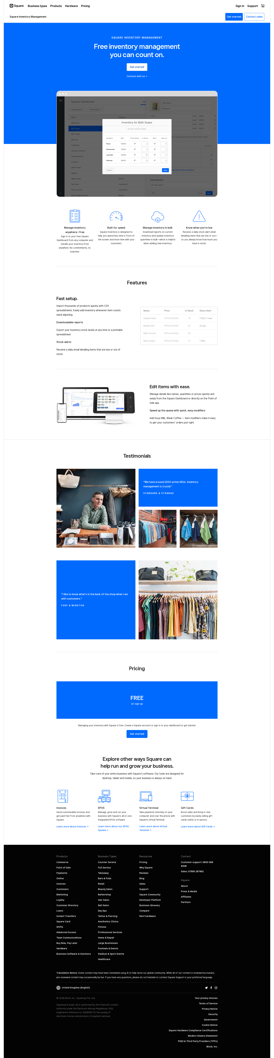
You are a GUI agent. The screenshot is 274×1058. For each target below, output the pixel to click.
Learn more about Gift (197, 826)
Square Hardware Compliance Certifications (193, 1030)
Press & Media (189, 891)
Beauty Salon (105, 889)
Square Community (149, 894)
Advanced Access (66, 932)
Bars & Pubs (104, 878)
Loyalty (60, 900)
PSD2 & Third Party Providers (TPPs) (198, 1041)
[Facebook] (211, 987)
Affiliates (186, 897)
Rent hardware (147, 916)
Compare (144, 910)
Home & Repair (106, 937)
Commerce (62, 862)
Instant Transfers (66, 916)
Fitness (102, 927)
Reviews (143, 873)
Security (213, 1014)
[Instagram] (216, 987)
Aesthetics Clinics (108, 921)
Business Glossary (149, 905)
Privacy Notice (210, 1009)
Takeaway (103, 873)
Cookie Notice (210, 1025)
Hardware (61, 948)
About (184, 886)
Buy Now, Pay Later (66, 943)
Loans (59, 910)
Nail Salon (103, 905)
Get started (137, 66)
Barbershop (104, 894)
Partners (186, 902)
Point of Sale (63, 867)
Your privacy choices (206, 998)
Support (143, 889)
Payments (61, 873)
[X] (206, 987)
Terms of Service (208, 1003)
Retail (101, 884)
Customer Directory (67, 905)
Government (211, 1019)
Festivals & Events (108, 948)
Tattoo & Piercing (107, 916)
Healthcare (104, 959)
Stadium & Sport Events (111, 954)
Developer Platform (150, 900)
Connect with (136, 76)
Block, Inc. (212, 1046)
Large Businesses (108, 943)
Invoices (61, 884)
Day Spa (102, 910)
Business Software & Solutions (73, 954)
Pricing (143, 862)
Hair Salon (103, 900)
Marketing (62, 894)
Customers (62, 889)
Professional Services (110, 932)
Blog (141, 878)
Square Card (63, 921)
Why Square (146, 867)
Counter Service (107, 862)
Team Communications (69, 937)
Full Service (104, 867)
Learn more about (71, 826)
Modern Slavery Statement (203, 1036)
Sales (142, 884)
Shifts (59, 927)
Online (60, 878)
